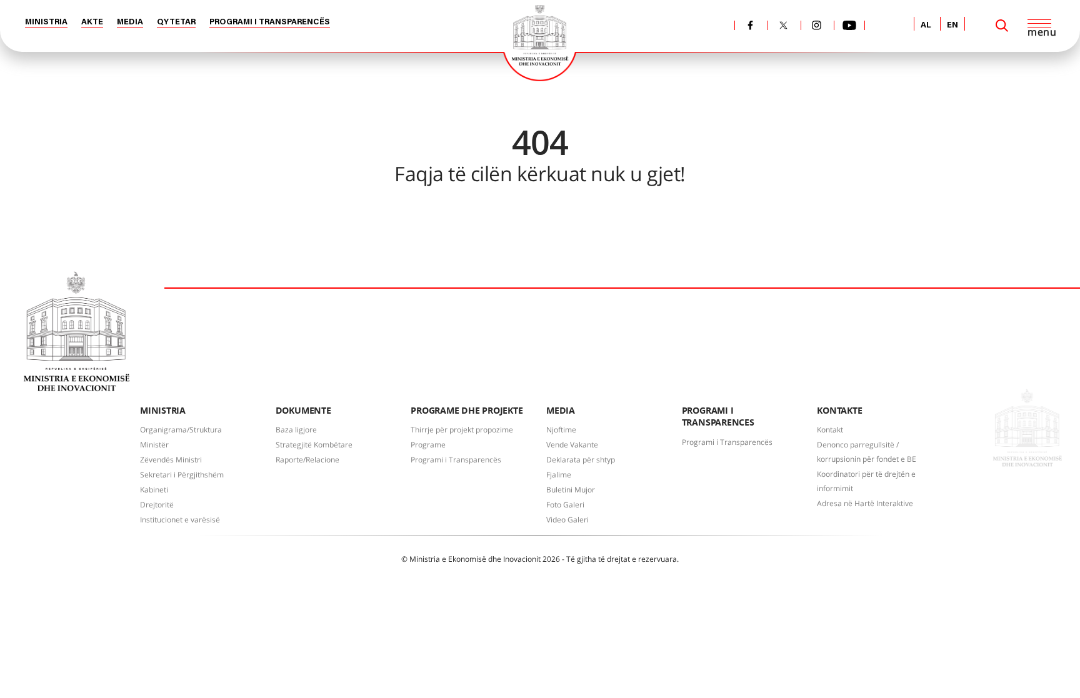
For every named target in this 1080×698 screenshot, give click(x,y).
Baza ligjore (296, 429)
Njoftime (561, 429)
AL (926, 25)
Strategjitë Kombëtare (314, 444)
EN (952, 25)
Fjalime (558, 474)
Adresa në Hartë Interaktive (865, 503)
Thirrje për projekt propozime (462, 429)
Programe (428, 444)
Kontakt (830, 429)
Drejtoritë (157, 504)
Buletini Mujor (570, 489)
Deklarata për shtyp (580, 459)
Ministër (154, 444)
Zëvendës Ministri (171, 459)
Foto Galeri (565, 504)
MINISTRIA (46, 22)
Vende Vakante (572, 444)
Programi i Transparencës (456, 459)
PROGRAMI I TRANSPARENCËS (269, 22)
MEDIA (130, 22)
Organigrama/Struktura (181, 429)
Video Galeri (567, 519)
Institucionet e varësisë (180, 519)
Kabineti (154, 489)
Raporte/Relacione (307, 459)
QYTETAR (176, 22)
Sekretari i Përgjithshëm (182, 474)
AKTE (92, 22)
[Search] (1002, 25)
